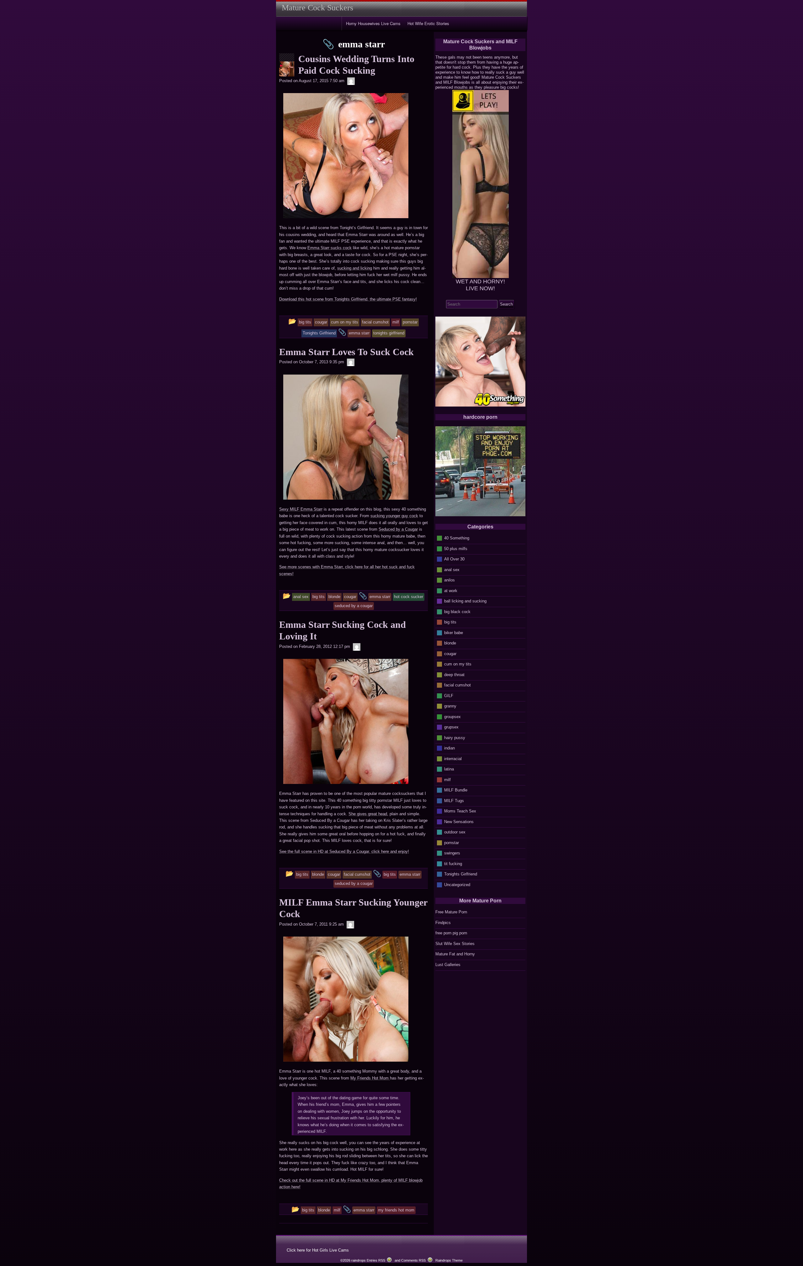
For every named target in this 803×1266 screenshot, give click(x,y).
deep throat (454, 674)
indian (449, 748)
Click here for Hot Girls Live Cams (318, 1250)
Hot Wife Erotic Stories (428, 23)
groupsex (452, 716)
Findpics (443, 922)
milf (447, 779)
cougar (450, 653)
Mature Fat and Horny (455, 954)
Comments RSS (413, 1260)
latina (449, 769)
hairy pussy (454, 737)
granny (450, 706)
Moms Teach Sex (460, 811)
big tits (450, 622)
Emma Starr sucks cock (329, 247)
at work (450, 590)
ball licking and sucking (465, 601)
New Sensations (459, 821)
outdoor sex (454, 832)
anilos (449, 580)
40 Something (456, 538)
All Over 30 (454, 559)
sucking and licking (354, 268)
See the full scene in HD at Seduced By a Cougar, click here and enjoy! (344, 851)
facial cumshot (457, 685)
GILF (448, 695)
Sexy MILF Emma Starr (300, 509)
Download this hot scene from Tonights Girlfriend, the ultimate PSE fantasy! (348, 299)
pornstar (451, 842)
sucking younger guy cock (394, 515)
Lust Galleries (447, 964)
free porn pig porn (451, 933)
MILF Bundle (455, 790)
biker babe (453, 632)
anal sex (452, 569)
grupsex (451, 727)
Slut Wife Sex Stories (455, 943)
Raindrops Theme (449, 1260)
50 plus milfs (455, 548)
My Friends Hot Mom (370, 1078)
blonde (450, 643)
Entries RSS (376, 1260)
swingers (452, 853)
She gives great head (367, 814)
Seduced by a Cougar (398, 529)
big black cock (457, 611)
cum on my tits (457, 664)
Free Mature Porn (451, 912)
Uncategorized (457, 884)
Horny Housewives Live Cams (373, 23)
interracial (453, 758)
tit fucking (453, 863)
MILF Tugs (454, 800)
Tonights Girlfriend (460, 874)
